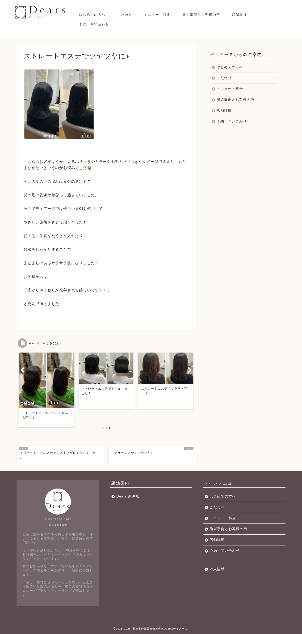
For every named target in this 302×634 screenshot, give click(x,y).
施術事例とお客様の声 (201, 15)
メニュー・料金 (157, 15)
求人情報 (217, 569)
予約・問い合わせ (94, 24)
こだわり (124, 15)
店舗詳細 (239, 15)
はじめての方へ (92, 15)
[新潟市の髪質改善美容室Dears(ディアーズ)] (40, 18)
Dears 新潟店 (127, 496)
